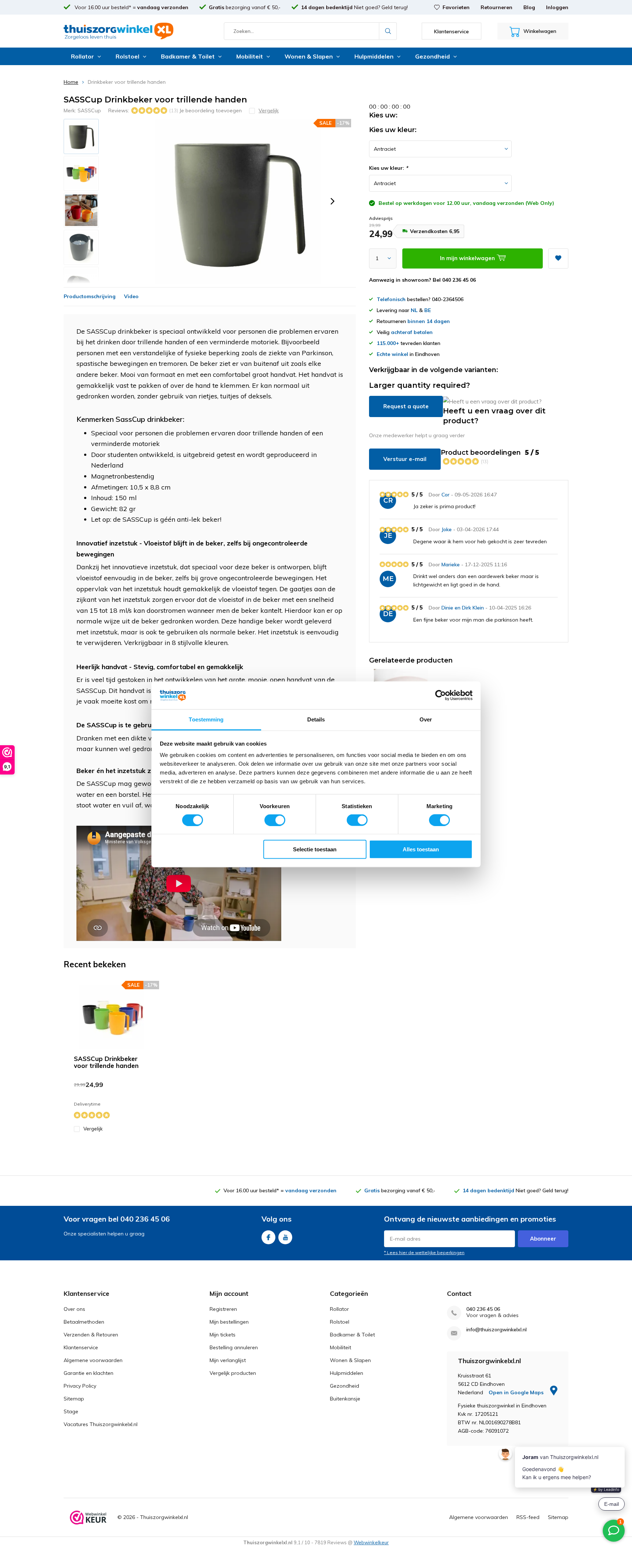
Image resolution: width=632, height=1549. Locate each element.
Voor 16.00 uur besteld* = (130, 7)
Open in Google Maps (517, 1392)
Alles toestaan (421, 849)
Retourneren (496, 7)
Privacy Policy (80, 1386)
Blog (529, 7)
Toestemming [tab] (206, 719)
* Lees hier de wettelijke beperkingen (424, 1252)
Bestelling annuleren (234, 1347)
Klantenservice (81, 1347)
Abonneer (543, 1238)
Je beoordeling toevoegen (210, 110)
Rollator (82, 56)
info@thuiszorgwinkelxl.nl (496, 1330)
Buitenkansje (345, 1398)
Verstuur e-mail (404, 458)
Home (71, 82)
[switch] (274, 820)
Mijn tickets (223, 1334)
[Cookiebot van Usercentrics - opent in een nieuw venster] (441, 695)
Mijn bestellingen (229, 1322)
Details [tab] (316, 719)
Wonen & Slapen (309, 56)
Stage (71, 1411)
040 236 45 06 (483, 1309)
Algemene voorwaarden (93, 1360)
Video (131, 296)
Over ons (74, 1309)
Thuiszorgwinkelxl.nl (164, 1517)
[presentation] (332, 201)
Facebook (268, 1237)
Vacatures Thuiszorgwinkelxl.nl (101, 1424)
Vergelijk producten (233, 1373)
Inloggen (557, 7)
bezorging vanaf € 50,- (245, 7)
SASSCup (89, 110)
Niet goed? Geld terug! (354, 7)
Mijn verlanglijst (228, 1360)
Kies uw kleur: (388, 168)
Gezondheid (432, 56)
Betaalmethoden (84, 1322)
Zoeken (388, 31)
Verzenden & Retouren (91, 1334)
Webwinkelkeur (371, 1542)
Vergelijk (93, 1129)
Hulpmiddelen (374, 56)
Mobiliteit (249, 56)
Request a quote (406, 406)
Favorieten (456, 7)
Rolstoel (127, 56)
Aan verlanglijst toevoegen (558, 258)
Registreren (223, 1309)
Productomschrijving (90, 296)
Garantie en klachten (88, 1373)
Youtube (285, 1237)
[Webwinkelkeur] (88, 1517)
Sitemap (74, 1398)
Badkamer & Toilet (188, 56)
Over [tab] (426, 719)
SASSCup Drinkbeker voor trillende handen (106, 1062)
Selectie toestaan (314, 849)
